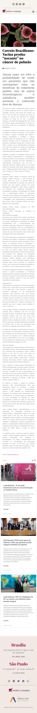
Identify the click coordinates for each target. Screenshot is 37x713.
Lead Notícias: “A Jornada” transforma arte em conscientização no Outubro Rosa (18, 488)
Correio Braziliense (13, 454)
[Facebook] (16, 4)
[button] (33, 11)
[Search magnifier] (35, 460)
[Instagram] (13, 4)
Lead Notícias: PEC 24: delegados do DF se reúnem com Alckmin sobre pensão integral (18, 599)
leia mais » (6, 509)
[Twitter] (20, 4)
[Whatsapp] (28, 681)
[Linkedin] (23, 4)
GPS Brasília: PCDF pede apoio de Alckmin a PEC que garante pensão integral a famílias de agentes (17, 542)
